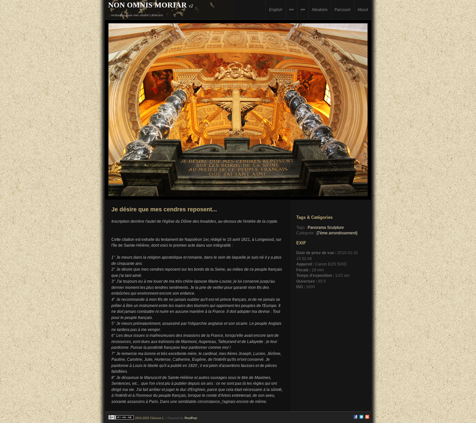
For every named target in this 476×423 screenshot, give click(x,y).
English (275, 9)
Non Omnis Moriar (147, 5)
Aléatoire (320, 9)
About (362, 9)
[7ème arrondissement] (337, 233)
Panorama (317, 227)
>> (302, 9)
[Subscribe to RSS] (367, 417)
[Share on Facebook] (355, 417)
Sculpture (335, 227)
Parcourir (342, 9)
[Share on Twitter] (361, 417)
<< (291, 9)
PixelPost (191, 418)
